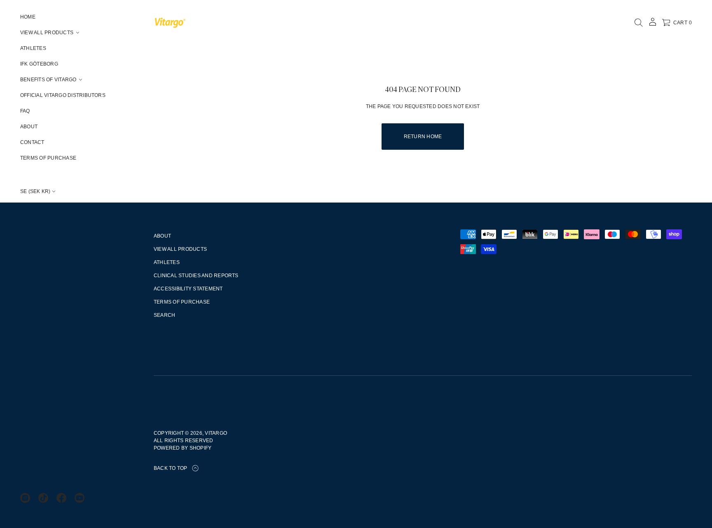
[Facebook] (61, 498)
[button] (639, 23)
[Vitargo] (170, 22)
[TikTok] (43, 498)
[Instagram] (25, 498)
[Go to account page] (653, 24)
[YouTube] (79, 498)
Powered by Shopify (182, 448)
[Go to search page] (639, 23)
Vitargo (216, 433)
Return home (423, 136)
